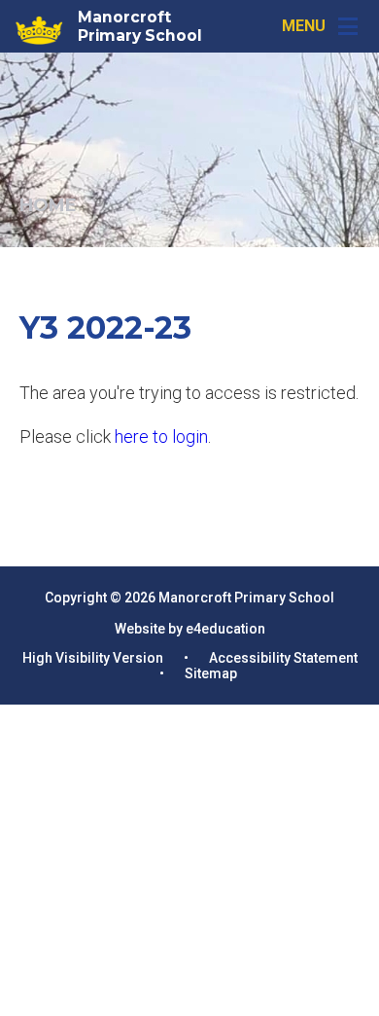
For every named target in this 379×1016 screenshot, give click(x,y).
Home (48, 205)
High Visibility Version (92, 658)
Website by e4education (190, 628)
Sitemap (211, 673)
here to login (161, 436)
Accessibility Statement (283, 658)
